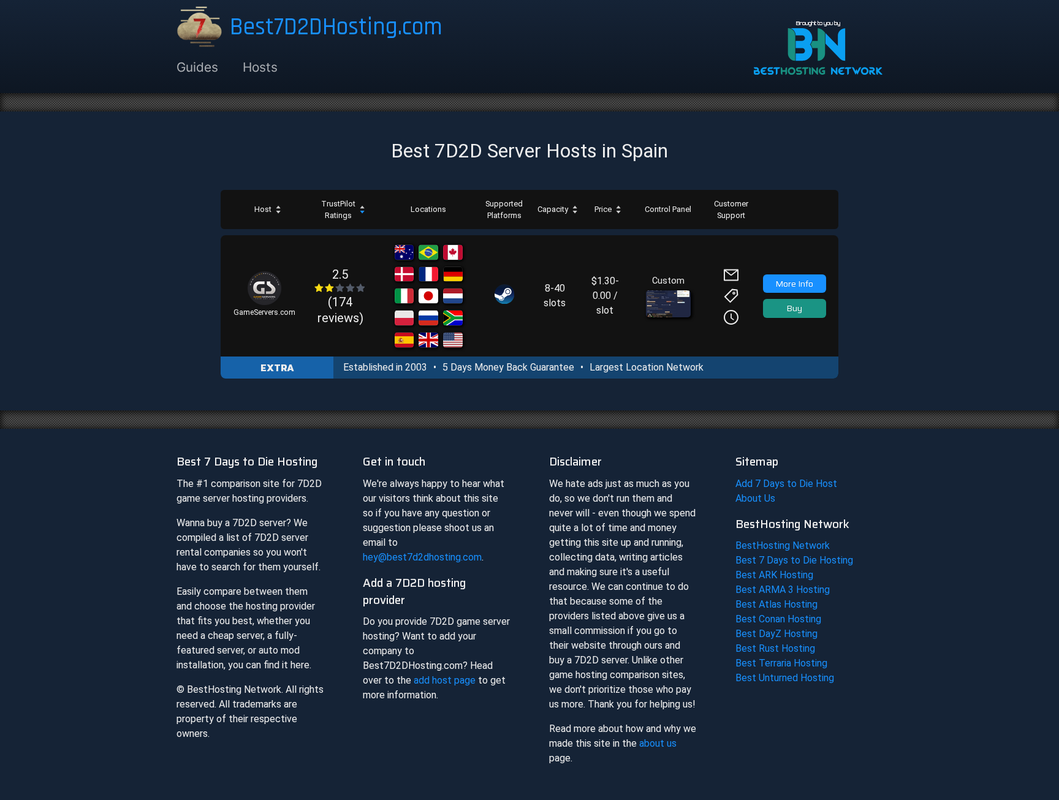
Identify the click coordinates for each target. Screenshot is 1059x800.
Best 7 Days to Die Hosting (794, 560)
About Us (755, 498)
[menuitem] (203, 67)
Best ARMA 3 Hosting (782, 589)
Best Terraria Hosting (781, 663)
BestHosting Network (782, 545)
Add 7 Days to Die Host (786, 483)
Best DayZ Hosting (776, 634)
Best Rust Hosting (775, 648)
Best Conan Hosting (778, 619)
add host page (445, 680)
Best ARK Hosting (774, 575)
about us (658, 743)
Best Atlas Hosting (776, 604)
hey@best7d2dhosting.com (422, 557)
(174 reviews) (340, 296)
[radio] (319, 288)
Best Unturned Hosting (784, 678)
